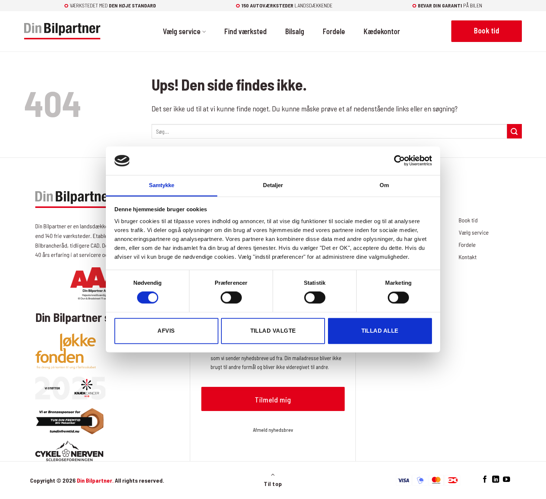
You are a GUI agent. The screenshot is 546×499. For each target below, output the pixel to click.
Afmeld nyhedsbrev (273, 430)
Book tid (468, 220)
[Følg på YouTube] (506, 479)
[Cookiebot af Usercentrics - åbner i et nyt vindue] (399, 160)
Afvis (166, 330)
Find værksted (245, 31)
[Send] (514, 131)
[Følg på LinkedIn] (495, 479)
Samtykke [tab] (162, 185)
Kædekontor (382, 31)
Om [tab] (384, 185)
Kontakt (468, 256)
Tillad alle (380, 330)
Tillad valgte (273, 330)
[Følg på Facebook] (484, 479)
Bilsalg (294, 31)
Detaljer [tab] (273, 185)
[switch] (231, 298)
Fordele (334, 31)
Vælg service (182, 31)
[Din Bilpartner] (62, 31)
